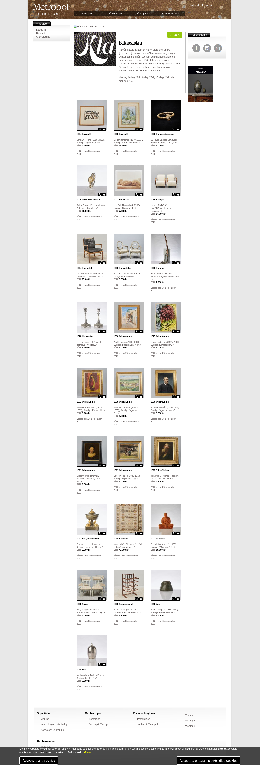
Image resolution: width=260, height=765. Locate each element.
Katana (157, 268)
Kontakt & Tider (170, 13)
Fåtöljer (157, 199)
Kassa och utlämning (52, 729)
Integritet (46, 746)
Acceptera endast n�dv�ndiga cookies (208, 760)
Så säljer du (143, 13)
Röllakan (121, 538)
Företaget (94, 719)
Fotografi (121, 199)
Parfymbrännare (88, 538)
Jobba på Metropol (99, 724)
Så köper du (115, 13)
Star (104, 129)
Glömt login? (43, 36)
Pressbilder (143, 719)
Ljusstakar (85, 336)
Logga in (207, 5)
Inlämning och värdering (54, 724)
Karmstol (84, 268)
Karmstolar (122, 268)
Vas (155, 604)
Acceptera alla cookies (39, 760)
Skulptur (158, 538)
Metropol (51, 9)
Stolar (82, 604)
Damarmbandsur (162, 134)
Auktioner (87, 13)
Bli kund (194, 5)
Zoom (100, 129)
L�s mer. (88, 752)
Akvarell (84, 134)
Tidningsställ (123, 604)
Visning (45, 719)
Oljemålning (123, 336)
